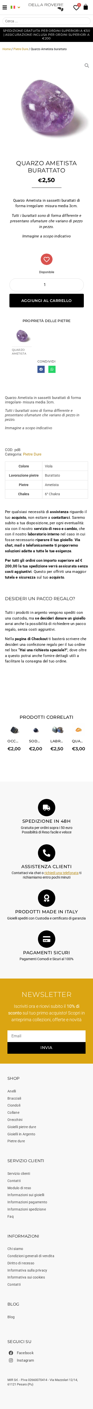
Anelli (11, 1091)
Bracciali (14, 1098)
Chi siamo (15, 1249)
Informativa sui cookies (26, 1277)
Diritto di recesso (20, 1263)
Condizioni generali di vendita (30, 1256)
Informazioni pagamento (27, 1202)
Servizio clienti (18, 1174)
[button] (41, 369)
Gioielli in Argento (21, 1134)
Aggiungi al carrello (46, 300)
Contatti (14, 1181)
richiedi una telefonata (61, 873)
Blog (11, 1317)
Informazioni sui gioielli (25, 1195)
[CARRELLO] (86, 7)
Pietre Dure (20, 49)
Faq (10, 1216)
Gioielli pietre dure (21, 1127)
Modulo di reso (19, 1188)
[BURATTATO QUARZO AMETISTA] (46, 105)
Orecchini (15, 1120)
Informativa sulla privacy (27, 1270)
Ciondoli (13, 1105)
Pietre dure (16, 1141)
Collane (13, 1112)
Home (6, 49)
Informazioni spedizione (26, 1209)
